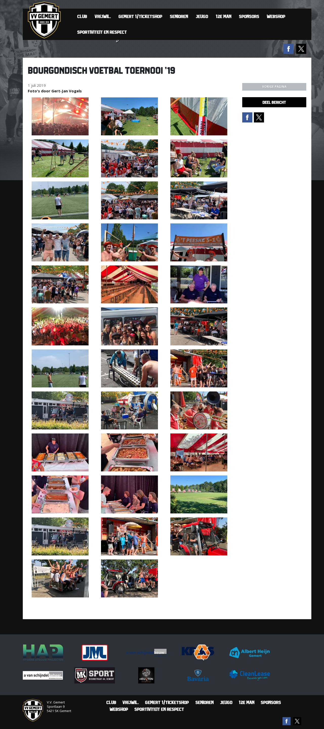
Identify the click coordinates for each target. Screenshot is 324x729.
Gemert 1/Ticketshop (140, 16)
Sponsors (249, 16)
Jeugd (202, 16)
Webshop (276, 16)
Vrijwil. (103, 16)
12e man (223, 16)
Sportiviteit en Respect (102, 32)
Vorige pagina (274, 87)
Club (82, 16)
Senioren (179, 16)
